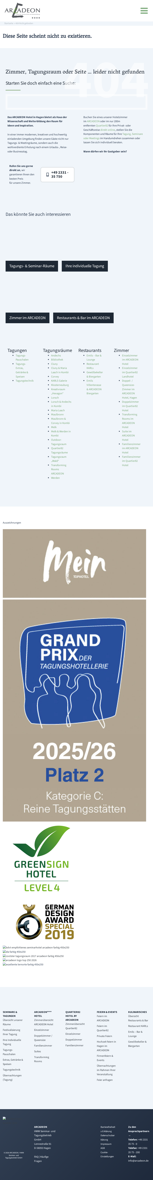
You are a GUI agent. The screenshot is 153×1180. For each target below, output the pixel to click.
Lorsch (55, 398)
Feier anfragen (105, 1080)
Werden (55, 478)
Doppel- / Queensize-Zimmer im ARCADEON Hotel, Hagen (129, 389)
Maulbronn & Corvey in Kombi (60, 421)
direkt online (107, 130)
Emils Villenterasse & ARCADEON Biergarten (94, 387)
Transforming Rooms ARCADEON (58, 469)
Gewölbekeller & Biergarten (95, 374)
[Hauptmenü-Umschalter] (144, 11)
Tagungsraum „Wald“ (58, 459)
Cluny (54, 364)
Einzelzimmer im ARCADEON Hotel (130, 360)
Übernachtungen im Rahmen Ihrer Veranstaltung (106, 1070)
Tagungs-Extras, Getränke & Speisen (22, 370)
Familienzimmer (43, 1046)
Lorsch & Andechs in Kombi (61, 404)
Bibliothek (57, 360)
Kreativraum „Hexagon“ (58, 391)
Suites (37, 1051)
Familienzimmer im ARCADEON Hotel (131, 448)
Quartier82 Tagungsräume (59, 450)
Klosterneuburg (60, 385)
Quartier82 (102, 126)
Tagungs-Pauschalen (22, 358)
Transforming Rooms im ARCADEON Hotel (129, 421)
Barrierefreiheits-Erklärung (108, 1129)
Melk (54, 427)
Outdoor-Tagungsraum (58, 442)
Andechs (56, 356)
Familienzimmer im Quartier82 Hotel (131, 461)
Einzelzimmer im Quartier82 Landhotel (130, 372)
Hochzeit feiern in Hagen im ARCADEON (106, 1046)
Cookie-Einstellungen (107, 1154)
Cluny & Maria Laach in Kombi (60, 370)
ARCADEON (93, 121)
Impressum (106, 1144)
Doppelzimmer (73, 1040)
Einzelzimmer (41, 1030)
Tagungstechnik (25, 381)
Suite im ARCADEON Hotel (128, 436)
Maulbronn (57, 414)
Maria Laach (58, 410)
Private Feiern (104, 1036)
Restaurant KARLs (93, 366)
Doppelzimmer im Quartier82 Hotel (130, 406)
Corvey (55, 377)
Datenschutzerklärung (108, 1137)
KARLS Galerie (59, 381)
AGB (103, 1148)
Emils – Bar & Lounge (94, 358)
